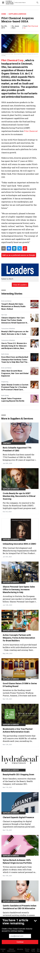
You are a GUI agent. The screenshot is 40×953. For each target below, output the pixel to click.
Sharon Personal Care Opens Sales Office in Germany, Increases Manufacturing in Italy (19, 589)
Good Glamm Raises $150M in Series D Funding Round (20, 684)
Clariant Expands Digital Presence (18, 817)
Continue (20, 942)
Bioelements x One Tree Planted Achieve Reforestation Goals (17, 730)
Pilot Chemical (30, 131)
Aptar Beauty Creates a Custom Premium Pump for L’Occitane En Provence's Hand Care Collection (14, 387)
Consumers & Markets (8, 328)
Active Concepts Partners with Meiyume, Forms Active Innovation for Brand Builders (19, 638)
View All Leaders (20, 285)
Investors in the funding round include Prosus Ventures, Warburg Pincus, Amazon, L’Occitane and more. (20, 693)
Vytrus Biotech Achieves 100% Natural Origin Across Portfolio (17, 861)
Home (3, 14)
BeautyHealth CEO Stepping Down (18, 774)
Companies (7, 443)
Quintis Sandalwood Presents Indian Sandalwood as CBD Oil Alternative (19, 907)
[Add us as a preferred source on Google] (25, 248)
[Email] (3, 248)
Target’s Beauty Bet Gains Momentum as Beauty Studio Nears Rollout (13, 306)
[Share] (9, 248)
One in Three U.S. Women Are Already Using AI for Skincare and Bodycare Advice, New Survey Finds (14, 346)
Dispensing (4, 382)
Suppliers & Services (17, 14)
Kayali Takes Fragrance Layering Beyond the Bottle (12, 399)
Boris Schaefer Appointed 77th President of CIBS (17, 449)
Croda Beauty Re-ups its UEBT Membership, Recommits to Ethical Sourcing (19, 496)
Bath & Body (5, 354)
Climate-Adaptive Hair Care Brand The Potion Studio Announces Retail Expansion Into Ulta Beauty (15, 320)
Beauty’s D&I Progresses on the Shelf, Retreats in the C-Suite (14, 332)
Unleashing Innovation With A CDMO (19, 544)
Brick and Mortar (6, 301)
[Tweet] (19, 248)
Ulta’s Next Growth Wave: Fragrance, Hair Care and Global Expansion (14, 373)
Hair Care (4, 315)
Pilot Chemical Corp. (12, 60)
